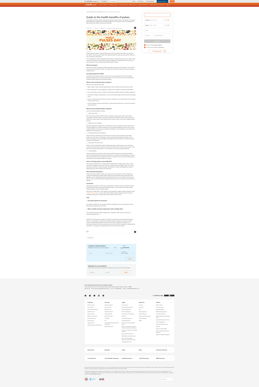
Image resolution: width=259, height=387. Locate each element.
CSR (140, 309)
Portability (107, 318)
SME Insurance (132, 4)
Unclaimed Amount (109, 311)
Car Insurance (90, 307)
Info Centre (140, 1)
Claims (167, 4)
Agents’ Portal (159, 305)
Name (90, 253)
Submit (130, 259)
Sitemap (158, 326)
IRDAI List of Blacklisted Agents (163, 334)
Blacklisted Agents (160, 309)
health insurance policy (93, 193)
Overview (141, 305)
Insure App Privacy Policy (127, 307)
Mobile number (109, 253)
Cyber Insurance (90, 322)
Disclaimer (124, 316)
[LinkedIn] (103, 295)
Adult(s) (151, 20)
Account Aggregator (160, 322)
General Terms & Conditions (128, 314)
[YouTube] (99, 295)
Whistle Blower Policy (126, 342)
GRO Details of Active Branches (129, 336)
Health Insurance (113, 4)
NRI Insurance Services (92, 316)
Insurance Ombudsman (127, 318)
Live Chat (113, 1)
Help (134, 1)
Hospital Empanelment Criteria (162, 319)
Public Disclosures (143, 314)
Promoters (141, 307)
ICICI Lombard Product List (127, 333)
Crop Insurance (90, 320)
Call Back (105, 1)
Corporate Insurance (143, 4)
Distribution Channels (160, 314)
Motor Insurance (103, 4)
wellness (100, 11)
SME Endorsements (109, 326)
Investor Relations (150, 1)
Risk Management (143, 311)
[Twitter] (94, 295)
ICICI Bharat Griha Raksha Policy (94, 325)
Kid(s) (151, 25)
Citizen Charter (108, 307)
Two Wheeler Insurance (92, 309)
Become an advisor (162, 1)
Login (172, 1)
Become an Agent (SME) (161, 328)
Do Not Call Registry (126, 311)
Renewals (161, 4)
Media (140, 320)
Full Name (91, 272)
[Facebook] (85, 295)
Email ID (107, 272)
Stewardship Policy (126, 320)
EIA (105, 320)
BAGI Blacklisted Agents (161, 311)
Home (88, 11)
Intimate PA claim (108, 314)
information (90, 237)
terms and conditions (157, 45)
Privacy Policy (125, 305)
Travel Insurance (123, 4)
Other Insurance (153, 4)
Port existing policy (157, 51)
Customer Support (109, 305)
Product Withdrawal (126, 309)
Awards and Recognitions (144, 316)
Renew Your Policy (109, 316)
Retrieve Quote (108, 309)
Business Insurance (91, 318)
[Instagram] (90, 295)
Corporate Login (159, 307)
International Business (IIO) (162, 324)
